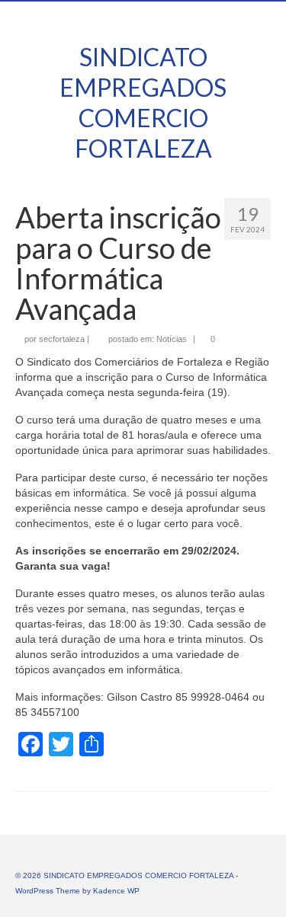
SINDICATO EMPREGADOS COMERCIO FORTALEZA (143, 102)
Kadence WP (116, 891)
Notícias (171, 338)
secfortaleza (62, 338)
